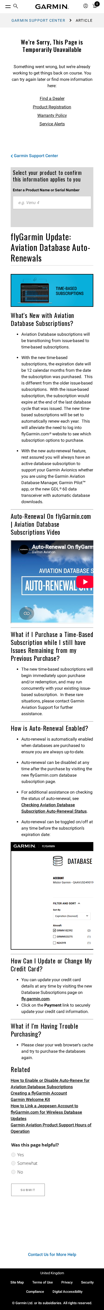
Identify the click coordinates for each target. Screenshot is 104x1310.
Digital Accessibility (67, 1292)
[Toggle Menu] (3, 5)
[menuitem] (16, 7)
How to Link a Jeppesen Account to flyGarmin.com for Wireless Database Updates (46, 1112)
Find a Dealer (52, 98)
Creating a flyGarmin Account (39, 1093)
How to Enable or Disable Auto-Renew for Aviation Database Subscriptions (50, 1083)
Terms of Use (42, 1282)
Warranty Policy (52, 115)
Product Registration (52, 106)
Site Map (17, 1282)
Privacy (67, 1282)
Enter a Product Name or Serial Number (46, 190)
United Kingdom (52, 1273)
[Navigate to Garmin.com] (52, 6)
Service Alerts (52, 123)
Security (87, 1282)
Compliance (35, 1292)
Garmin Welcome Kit (30, 1099)
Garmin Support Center (38, 20)
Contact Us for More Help (52, 1254)
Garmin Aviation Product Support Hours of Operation (51, 1128)
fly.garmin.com (35, 998)
